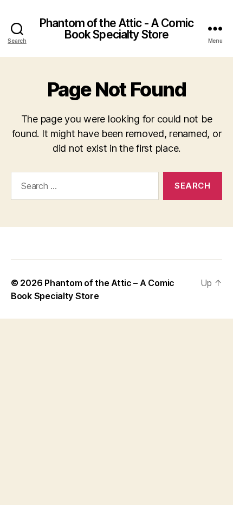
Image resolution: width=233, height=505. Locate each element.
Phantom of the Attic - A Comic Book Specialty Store (116, 28)
